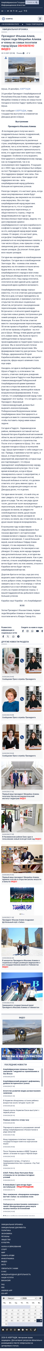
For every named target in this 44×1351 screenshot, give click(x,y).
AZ (2, 11)
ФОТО (3, 1265)
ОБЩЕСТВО (5, 1240)
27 (23, 1321)
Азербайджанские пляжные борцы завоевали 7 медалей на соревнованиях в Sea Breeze (21, 1071)
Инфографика (7, 1259)
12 (18, 1314)
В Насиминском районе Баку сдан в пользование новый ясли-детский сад (21, 838)
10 (6, 1314)
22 (35, 1317)
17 (6, 1317)
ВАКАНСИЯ (5, 1280)
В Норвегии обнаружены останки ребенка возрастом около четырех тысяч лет (20, 1101)
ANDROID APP (6, 1291)
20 (23, 1317)
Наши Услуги (7, 1278)
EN (8, 11)
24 (6, 1321)
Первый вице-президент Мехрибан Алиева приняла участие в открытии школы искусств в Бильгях (21, 879)
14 (29, 1314)
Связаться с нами (9, 1268)
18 (12, 1317)
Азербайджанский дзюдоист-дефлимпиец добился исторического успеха (21, 1082)
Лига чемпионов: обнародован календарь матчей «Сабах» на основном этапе (21, 1195)
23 (41, 1317)
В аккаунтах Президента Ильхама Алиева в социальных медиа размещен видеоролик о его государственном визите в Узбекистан (21, 963)
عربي (21, 11)
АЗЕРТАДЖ (25, 89)
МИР (3, 1253)
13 (23, 1314)
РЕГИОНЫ (5, 1237)
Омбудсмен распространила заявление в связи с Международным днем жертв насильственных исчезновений (20, 1206)
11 (12, 1314)
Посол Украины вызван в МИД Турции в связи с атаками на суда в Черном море (20, 1152)
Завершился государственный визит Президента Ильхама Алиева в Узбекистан (20, 1006)
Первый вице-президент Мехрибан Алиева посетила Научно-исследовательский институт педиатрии (20, 796)
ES (16, 11)
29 (35, 1321)
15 (35, 1314)
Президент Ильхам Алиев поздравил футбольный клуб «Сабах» (18, 921)
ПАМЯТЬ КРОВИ (7, 1255)
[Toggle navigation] (39, 18)
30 (41, 1321)
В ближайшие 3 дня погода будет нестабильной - (18, 1186)
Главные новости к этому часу (16, 1120)
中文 (25, 11)
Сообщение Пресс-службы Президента (19, 679)
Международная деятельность (16, 1274)
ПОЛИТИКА (6, 1230)
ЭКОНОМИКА (6, 1234)
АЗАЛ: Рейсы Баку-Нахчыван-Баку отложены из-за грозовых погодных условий (18, 1175)
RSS (2, 1287)
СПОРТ (4, 1249)
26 (18, 1321)
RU (5, 11)
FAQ (2, 1284)
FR (13, 11)
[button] (22, 66)
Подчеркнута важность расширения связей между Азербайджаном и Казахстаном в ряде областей (21, 1129)
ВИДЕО (4, 1262)
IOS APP (4, 1293)
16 (41, 1314)
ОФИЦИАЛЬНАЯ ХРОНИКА (15, 29)
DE (11, 11)
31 (6, 1324)
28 (29, 1321)
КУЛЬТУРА (5, 1243)
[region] (23, 1142)
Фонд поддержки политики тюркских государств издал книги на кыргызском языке (20, 1141)
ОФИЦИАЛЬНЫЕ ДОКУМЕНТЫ (13, 1228)
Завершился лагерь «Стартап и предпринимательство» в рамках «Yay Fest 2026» (21, 1163)
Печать (20, 53)
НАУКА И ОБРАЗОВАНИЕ (11, 1247)
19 (18, 1317)
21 (29, 1317)
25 (12, 1321)
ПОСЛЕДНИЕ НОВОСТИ (15, 1064)
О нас (3, 1272)
